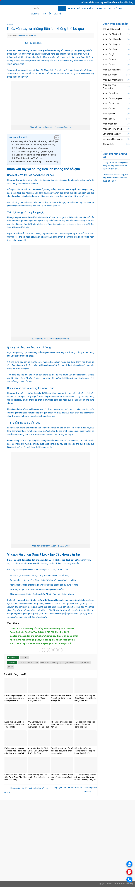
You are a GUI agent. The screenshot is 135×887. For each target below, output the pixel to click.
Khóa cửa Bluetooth (112, 34)
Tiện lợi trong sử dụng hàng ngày (32, 148)
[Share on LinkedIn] (60, 650)
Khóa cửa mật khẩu (111, 69)
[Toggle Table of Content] (55, 137)
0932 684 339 (72, 560)
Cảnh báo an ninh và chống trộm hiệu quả (36, 155)
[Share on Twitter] (46, 650)
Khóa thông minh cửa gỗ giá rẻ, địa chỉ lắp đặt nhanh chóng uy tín (42, 640)
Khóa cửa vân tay (111, 103)
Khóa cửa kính (109, 59)
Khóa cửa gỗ (108, 54)
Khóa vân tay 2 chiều (112, 129)
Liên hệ (57, 13)
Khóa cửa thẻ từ (110, 93)
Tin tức (47, 13)
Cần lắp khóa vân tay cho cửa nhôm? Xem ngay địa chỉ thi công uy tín (44, 636)
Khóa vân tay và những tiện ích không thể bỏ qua (34, 141)
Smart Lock (13, 560)
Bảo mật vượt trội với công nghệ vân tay (35, 144)
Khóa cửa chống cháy (112, 39)
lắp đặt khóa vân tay (49, 662)
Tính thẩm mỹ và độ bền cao (29, 158)
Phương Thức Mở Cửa (109, 8)
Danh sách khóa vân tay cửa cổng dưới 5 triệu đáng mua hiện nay (42, 628)
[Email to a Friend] (51, 650)
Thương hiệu (108, 144)
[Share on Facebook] (41, 650)
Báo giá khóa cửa (54, 862)
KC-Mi (33, 35)
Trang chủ (74, 8)
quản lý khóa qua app (69, 662)
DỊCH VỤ (35, 13)
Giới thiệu (51, 859)
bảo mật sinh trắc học (28, 662)
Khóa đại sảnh (109, 113)
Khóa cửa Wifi (109, 108)
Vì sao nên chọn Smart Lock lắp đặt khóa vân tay (34, 161)
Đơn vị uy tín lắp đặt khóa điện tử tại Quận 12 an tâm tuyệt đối (40, 643)
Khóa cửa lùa (109, 64)
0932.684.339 (109, 181)
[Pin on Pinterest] (55, 650)
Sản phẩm (87, 8)
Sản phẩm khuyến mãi (112, 139)
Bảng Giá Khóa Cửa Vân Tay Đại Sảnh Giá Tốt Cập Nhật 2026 (39, 632)
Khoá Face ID (109, 119)
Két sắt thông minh (111, 29)
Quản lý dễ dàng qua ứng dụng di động (34, 151)
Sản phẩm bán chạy (111, 134)
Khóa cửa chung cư (111, 44)
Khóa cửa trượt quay (112, 98)
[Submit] (62, 8)
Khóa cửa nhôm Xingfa (113, 80)
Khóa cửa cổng (110, 49)
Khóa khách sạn (110, 124)
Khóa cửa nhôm (110, 74)
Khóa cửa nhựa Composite (109, 87)
